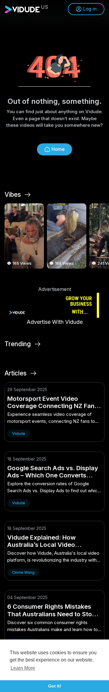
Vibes (13, 194)
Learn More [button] (23, 668)
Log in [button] (90, 9)
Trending (18, 344)
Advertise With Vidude (55, 322)
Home (57, 149)
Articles (16, 373)
